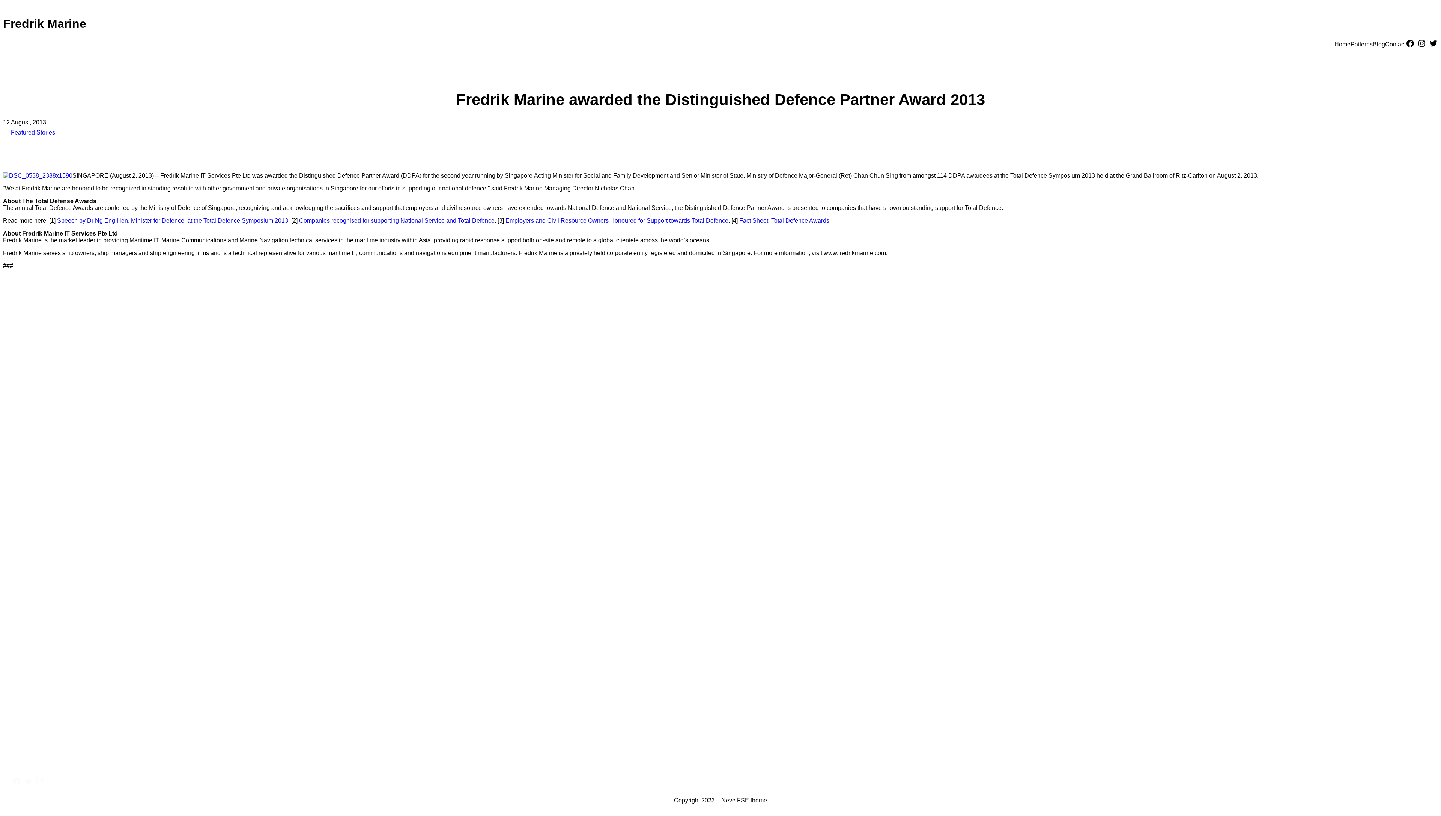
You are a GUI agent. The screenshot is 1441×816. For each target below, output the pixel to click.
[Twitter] (1433, 43)
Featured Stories (33, 132)
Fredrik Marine (44, 23)
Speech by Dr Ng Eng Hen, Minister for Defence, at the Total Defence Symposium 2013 (172, 221)
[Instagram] (1421, 43)
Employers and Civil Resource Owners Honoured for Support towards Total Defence (616, 221)
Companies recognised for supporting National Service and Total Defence (397, 221)
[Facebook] (1410, 43)
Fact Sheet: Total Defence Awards (784, 221)
